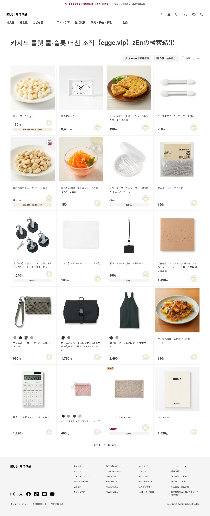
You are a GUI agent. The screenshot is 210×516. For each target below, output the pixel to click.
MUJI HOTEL (112, 491)
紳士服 (24, 22)
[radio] (15, 338)
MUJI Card (143, 476)
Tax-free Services (146, 491)
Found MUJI (111, 481)
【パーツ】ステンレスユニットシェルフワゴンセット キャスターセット (32, 265)
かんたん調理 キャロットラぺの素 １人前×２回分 (80, 189)
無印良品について (179, 481)
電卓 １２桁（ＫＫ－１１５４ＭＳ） (32, 417)
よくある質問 (79, 491)
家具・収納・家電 (101, 22)
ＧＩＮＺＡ (163, 417)
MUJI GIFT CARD (146, 481)
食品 (125, 22)
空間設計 (77, 486)
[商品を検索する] (161, 14)
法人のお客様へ (145, 486)
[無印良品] (20, 466)
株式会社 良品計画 (180, 486)
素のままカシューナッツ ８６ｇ (30, 187)
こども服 (38, 22)
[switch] (49, 123)
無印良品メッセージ (180, 476)
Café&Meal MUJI (113, 471)
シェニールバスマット (120, 417)
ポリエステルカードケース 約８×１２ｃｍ (32, 344)
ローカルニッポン (81, 476)
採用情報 (175, 471)
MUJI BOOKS (112, 486)
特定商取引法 (57, 503)
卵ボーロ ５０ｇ (22, 116)
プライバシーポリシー (20, 503)
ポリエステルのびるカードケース (126, 263)
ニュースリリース (178, 466)
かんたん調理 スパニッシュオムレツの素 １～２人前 (128, 117)
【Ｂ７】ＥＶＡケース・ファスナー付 (80, 263)
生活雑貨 (80, 22)
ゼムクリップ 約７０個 (170, 187)
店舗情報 (77, 466)
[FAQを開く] (194, 14)
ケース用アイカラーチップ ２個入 (176, 116)
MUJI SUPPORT (81, 481)
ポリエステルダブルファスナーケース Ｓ (81, 423)
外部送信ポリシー (41, 503)
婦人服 (10, 22)
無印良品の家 (112, 466)
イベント (77, 471)
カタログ (142, 471)
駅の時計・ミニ (69, 116)
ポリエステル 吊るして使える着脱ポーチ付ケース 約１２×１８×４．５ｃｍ (80, 346)
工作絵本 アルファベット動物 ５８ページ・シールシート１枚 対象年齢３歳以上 (177, 267)
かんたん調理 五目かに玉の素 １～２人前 (177, 340)
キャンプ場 (111, 476)
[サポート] (201, 14)
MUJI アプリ (143, 466)
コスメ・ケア (62, 22)
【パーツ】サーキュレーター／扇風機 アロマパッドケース (130, 189)
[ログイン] (169, 14)
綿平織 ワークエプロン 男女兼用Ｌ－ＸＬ (128, 344)
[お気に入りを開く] (176, 14)
